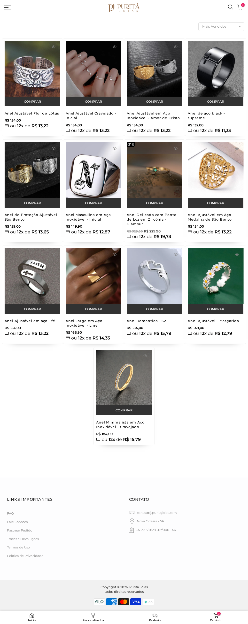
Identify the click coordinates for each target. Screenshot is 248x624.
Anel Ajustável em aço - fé (30, 321)
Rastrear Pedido (19, 530)
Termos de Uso (18, 547)
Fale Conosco (17, 522)
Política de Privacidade (25, 556)
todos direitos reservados (124, 591)
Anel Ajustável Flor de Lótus (32, 113)
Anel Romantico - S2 (146, 321)
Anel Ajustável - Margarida (213, 321)
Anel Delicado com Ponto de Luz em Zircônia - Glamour (152, 219)
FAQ (10, 513)
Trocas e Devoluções (23, 539)
